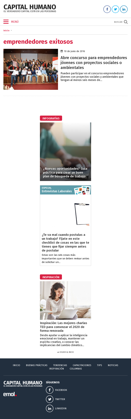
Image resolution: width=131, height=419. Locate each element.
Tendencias (60, 365)
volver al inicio (66, 352)
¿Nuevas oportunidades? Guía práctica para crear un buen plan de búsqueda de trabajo (65, 172)
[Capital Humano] (29, 11)
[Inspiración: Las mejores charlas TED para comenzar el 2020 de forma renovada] (65, 318)
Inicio (6, 30)
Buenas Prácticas (36, 365)
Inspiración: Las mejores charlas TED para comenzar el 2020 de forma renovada (63, 327)
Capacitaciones (82, 365)
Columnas (76, 368)
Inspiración (56, 368)
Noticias (113, 365)
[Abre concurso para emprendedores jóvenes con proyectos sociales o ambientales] (30, 88)
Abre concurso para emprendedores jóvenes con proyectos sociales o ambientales (94, 62)
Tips (99, 365)
